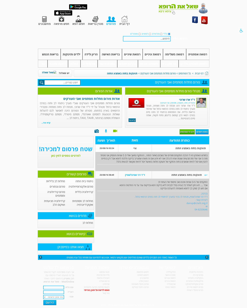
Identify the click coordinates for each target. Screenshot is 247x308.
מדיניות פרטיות (103, 274)
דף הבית (199, 73)
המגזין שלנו (144, 281)
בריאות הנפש (50, 54)
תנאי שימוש (104, 271)
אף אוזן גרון (169, 64)
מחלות (74, 64)
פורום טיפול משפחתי (140, 284)
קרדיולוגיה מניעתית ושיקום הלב (54, 203)
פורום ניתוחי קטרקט (140, 287)
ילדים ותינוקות (71, 54)
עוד (43, 64)
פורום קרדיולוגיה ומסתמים (56, 193)
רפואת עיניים (153, 54)
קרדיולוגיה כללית (84, 192)
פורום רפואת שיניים (195, 287)
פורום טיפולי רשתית (195, 290)
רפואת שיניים (132, 54)
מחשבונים (144, 277)
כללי (165, 33)
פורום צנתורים (57, 186)
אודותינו (106, 284)
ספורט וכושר (107, 64)
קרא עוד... (46, 122)
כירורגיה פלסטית (196, 271)
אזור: (71, 296)
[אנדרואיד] (78, 8)
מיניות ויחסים (127, 64)
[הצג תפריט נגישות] (241, 30)
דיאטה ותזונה (58, 64)
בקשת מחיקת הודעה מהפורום (96, 287)
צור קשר (105, 293)
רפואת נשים (171, 287)
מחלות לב (88, 223)
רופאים (145, 33)
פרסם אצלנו (104, 281)
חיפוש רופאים (143, 274)
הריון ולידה (91, 54)
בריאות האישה (111, 54)
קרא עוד (132, 120)
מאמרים (134, 33)
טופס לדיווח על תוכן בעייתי (96, 290)
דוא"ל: (70, 291)
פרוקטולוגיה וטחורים (194, 281)
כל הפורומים (185, 73)
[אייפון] (63, 14)
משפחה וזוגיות (149, 64)
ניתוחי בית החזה (84, 181)
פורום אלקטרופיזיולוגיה (81, 186)
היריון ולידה (171, 271)
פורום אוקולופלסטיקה (194, 284)
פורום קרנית (198, 274)
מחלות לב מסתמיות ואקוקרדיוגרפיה (82, 203)
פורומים (156, 33)
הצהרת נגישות (103, 277)
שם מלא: (69, 287)
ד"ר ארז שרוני (187, 99)
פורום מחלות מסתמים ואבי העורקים (158, 73)
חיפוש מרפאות (143, 271)
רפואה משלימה (174, 54)
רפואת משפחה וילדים (194, 64)
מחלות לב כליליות (55, 181)
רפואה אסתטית (197, 54)
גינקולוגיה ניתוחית (195, 277)
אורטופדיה (89, 64)
